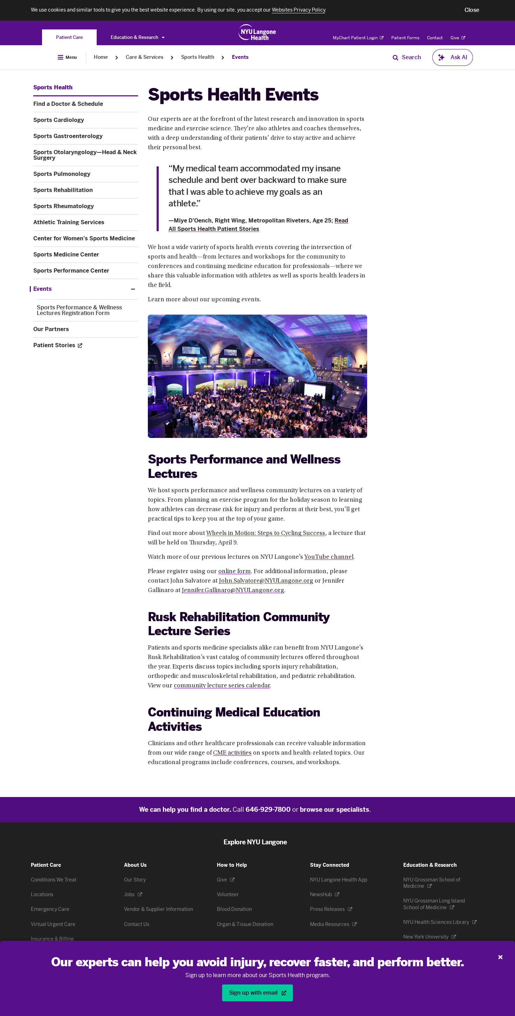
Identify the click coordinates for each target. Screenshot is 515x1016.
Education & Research (135, 37)
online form (234, 572)
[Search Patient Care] (395, 57)
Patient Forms (405, 37)
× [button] (500, 955)
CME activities (232, 753)
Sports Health (197, 57)
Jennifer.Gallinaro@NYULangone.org (233, 591)
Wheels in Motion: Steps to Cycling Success (265, 533)
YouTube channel (328, 557)
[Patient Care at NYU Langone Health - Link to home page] (257, 32)
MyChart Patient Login (356, 37)
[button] (472, 10)
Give (455, 37)
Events (240, 57)
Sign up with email (254, 992)
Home (101, 57)
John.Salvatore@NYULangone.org (266, 581)
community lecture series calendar (222, 686)
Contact (435, 37)
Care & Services (144, 57)
